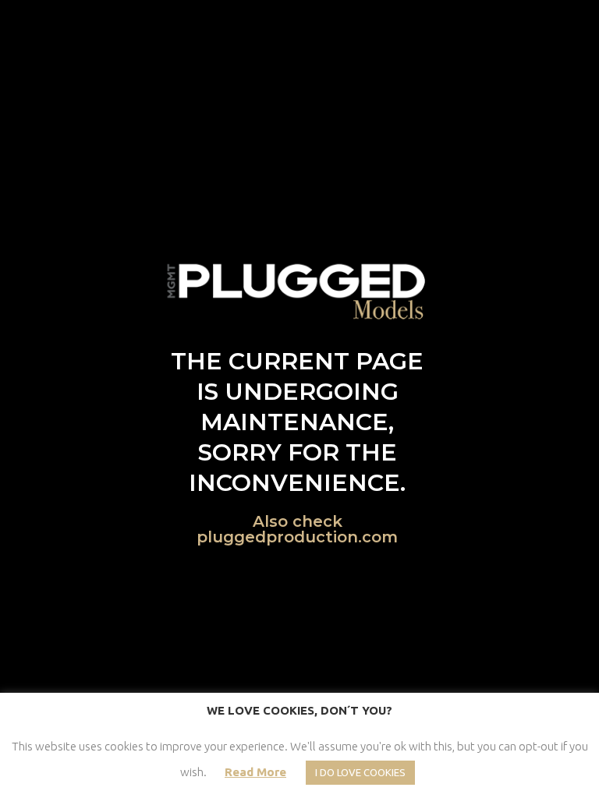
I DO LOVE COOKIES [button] (360, 772)
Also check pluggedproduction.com (297, 529)
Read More (255, 772)
